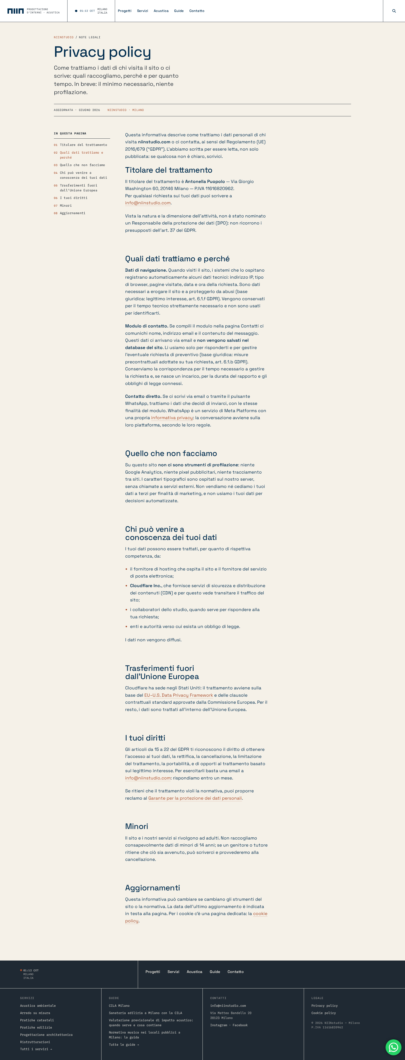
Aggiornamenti (73, 213)
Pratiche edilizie (36, 1027)
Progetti (124, 11)
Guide (179, 11)
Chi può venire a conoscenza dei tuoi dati (83, 175)
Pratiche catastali (37, 1020)
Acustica (161, 11)
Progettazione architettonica (46, 1035)
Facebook (240, 1025)
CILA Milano (119, 1005)
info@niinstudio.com (148, 203)
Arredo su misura (35, 1013)
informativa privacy (172, 418)
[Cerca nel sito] (394, 11)
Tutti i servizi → (36, 1049)
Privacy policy (324, 1005)
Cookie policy (323, 1013)
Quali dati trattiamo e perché (81, 155)
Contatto (196, 11)
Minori (66, 205)
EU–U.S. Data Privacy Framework (178, 695)
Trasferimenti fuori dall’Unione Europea (78, 187)
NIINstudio (64, 37)
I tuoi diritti (74, 198)
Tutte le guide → (124, 1044)
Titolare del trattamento (83, 145)
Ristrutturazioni (35, 1042)
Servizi (142, 11)
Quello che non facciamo (82, 165)
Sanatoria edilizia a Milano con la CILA (145, 1013)
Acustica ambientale (38, 1005)
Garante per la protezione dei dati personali (195, 798)
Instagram (218, 1025)
